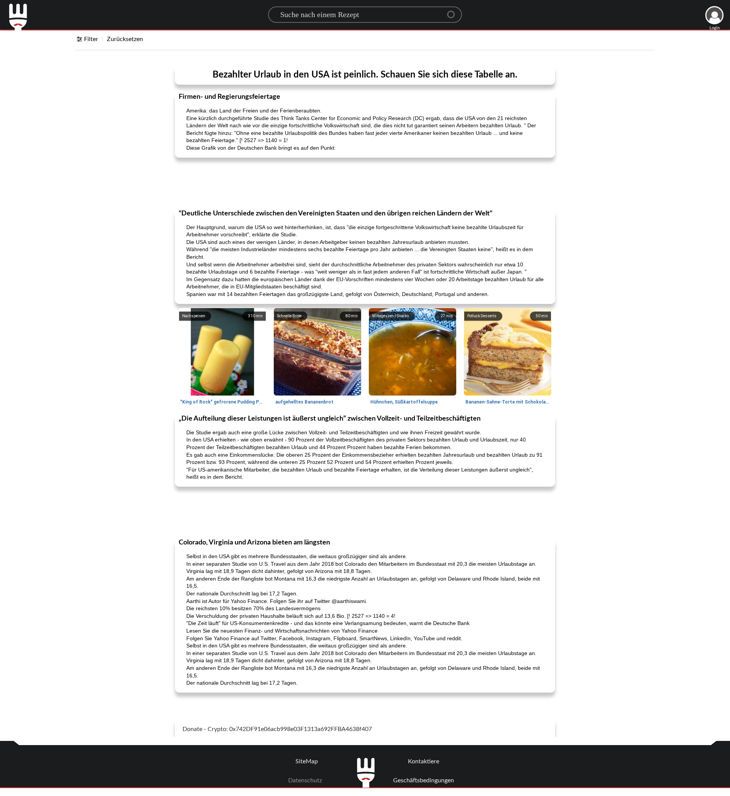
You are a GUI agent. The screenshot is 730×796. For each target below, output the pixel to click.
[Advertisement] (365, 183)
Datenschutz (305, 780)
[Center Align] (453, 11)
